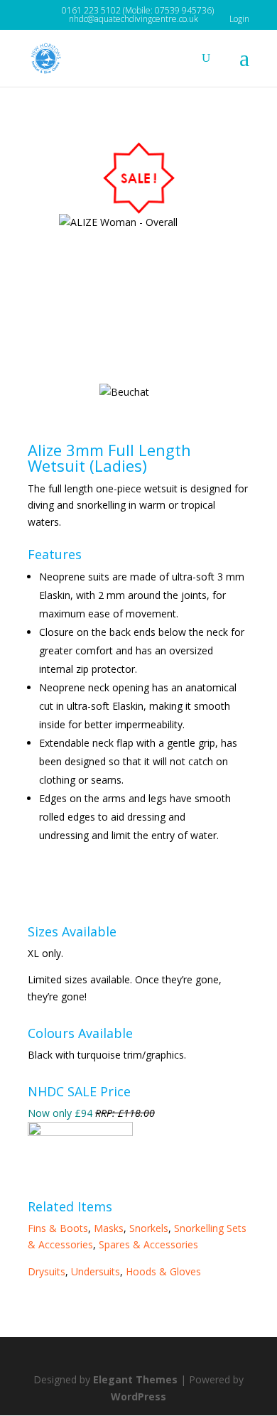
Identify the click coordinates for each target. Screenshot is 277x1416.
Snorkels (148, 1228)
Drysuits (46, 1271)
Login (239, 19)
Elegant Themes (135, 1379)
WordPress (138, 1396)
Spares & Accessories (148, 1244)
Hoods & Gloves (163, 1271)
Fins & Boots (58, 1228)
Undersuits (95, 1271)
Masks (109, 1228)
